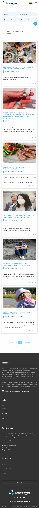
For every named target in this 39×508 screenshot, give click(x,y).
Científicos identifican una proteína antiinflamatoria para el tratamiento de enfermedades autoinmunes (18, 115)
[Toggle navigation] (35, 3)
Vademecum (5, 411)
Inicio (3, 405)
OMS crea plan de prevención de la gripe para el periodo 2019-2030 (18, 216)
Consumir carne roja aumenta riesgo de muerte (16, 168)
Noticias (4, 418)
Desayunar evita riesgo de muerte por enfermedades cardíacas (18, 68)
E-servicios (4, 416)
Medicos (4, 408)
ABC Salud (4, 413)
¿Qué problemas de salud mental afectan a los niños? (17, 313)
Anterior (11, 342)
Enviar (19, 482)
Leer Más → (32, 83)
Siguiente (27, 342)
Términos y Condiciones (23, 501)
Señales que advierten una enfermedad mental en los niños (17, 264)
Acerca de (12, 501)
